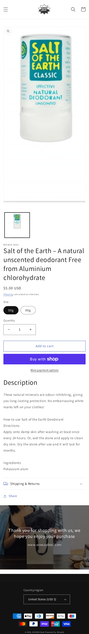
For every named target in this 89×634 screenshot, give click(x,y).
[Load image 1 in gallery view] (17, 225)
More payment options (45, 370)
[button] (6, 9)
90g (28, 310)
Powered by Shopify (54, 632)
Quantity (9, 320)
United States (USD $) (42, 599)
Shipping (8, 294)
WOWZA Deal (38, 632)
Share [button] (13, 496)
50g (11, 310)
